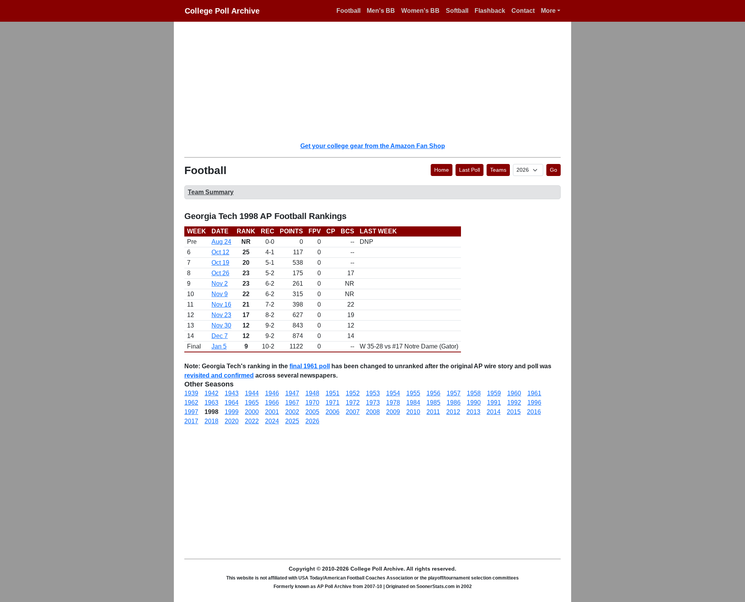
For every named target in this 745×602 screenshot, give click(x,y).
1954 (393, 393)
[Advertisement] (377, 81)
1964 (232, 402)
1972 (353, 402)
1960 (514, 393)
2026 (312, 421)
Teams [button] (498, 170)
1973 (373, 402)
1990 (474, 402)
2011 (433, 412)
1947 (292, 393)
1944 (252, 393)
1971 (333, 402)
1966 (272, 402)
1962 (191, 402)
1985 (433, 402)
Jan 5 (219, 346)
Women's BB (420, 10)
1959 (494, 393)
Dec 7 (219, 336)
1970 (312, 402)
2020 (232, 421)
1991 (494, 402)
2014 (494, 412)
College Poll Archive (222, 11)
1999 (232, 412)
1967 (292, 402)
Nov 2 (219, 283)
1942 (211, 393)
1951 (333, 393)
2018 (211, 421)
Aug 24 (221, 241)
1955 (413, 393)
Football (348, 10)
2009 (393, 412)
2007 (353, 412)
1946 (272, 393)
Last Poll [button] (469, 170)
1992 (514, 402)
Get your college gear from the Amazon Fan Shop (372, 146)
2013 (473, 412)
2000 (252, 412)
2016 (534, 412)
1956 (433, 393)
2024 (272, 421)
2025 (292, 421)
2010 (413, 412)
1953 (373, 393)
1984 (413, 402)
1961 (534, 393)
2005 (312, 412)
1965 (252, 402)
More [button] (548, 10)
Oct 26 (220, 273)
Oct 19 (220, 262)
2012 (453, 412)
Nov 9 (219, 294)
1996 (534, 402)
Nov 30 (221, 325)
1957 (454, 393)
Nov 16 (221, 304)
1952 (353, 393)
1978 (393, 402)
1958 (474, 393)
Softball (457, 10)
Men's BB (381, 10)
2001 (272, 412)
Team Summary (211, 192)
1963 (211, 402)
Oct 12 (220, 252)
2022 (252, 421)
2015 (514, 412)
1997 (191, 412)
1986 (454, 402)
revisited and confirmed (219, 375)
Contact (523, 10)
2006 (333, 412)
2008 (373, 412)
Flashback (490, 10)
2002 (292, 412)
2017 (191, 421)
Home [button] (441, 170)
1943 (232, 393)
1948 (312, 393)
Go (553, 170)
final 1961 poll (309, 366)
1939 (191, 393)
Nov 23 (221, 315)
